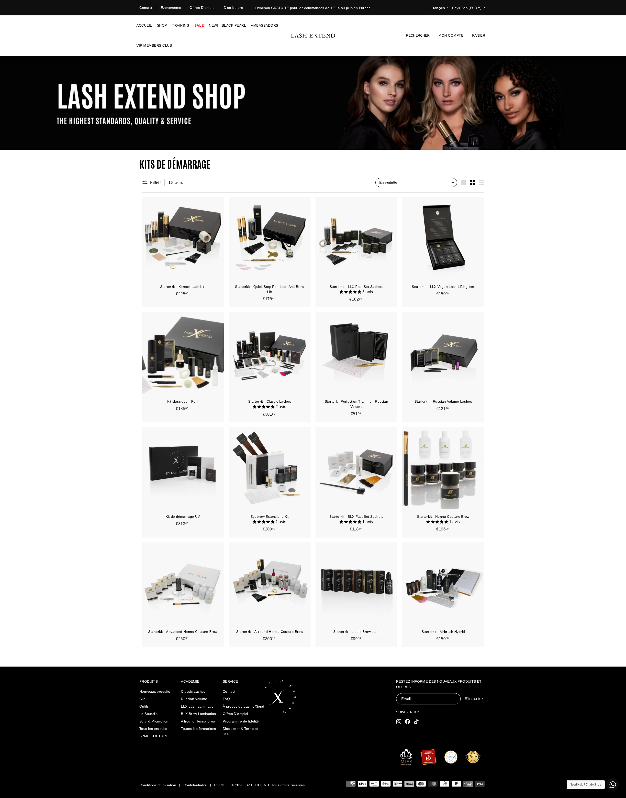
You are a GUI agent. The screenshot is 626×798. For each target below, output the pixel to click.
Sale (199, 25)
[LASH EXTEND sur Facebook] (407, 721)
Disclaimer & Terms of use (240, 731)
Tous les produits (153, 729)
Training (180, 25)
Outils (144, 706)
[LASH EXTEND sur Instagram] (398, 721)
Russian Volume (194, 699)
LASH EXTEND (257, 785)
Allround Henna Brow (198, 721)
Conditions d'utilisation (157, 785)
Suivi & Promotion (153, 721)
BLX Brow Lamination (198, 714)
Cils (142, 699)
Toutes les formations (198, 729)
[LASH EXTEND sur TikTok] (416, 721)
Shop (162, 25)
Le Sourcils (148, 714)
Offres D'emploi (235, 714)
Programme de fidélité (241, 721)
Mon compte (450, 35)
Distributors (233, 8)
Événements (171, 8)
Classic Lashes (193, 691)
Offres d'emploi (202, 8)
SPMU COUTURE (153, 736)
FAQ (226, 699)
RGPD (219, 785)
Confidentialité (195, 785)
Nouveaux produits (154, 691)
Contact (145, 8)
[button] (351, 292)
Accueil (144, 25)
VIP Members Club (154, 45)
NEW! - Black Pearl (227, 25)
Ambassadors (264, 25)
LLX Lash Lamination (198, 706)
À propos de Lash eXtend (243, 706)
